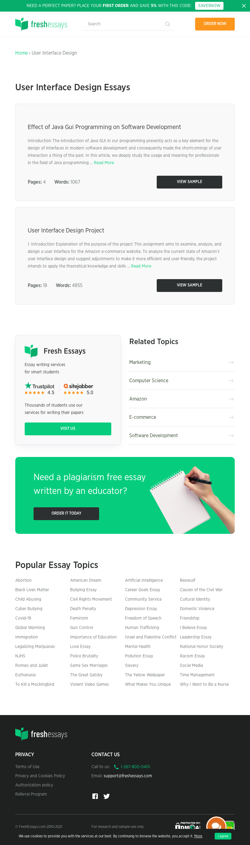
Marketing (140, 362)
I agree (223, 836)
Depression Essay (141, 609)
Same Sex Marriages (89, 665)
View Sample (189, 182)
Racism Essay (192, 656)
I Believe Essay (193, 628)
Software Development (153, 435)
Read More (104, 163)
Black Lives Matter (32, 590)
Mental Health (138, 647)
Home (21, 53)
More (198, 836)
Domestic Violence (197, 609)
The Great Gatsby (86, 675)
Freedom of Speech (143, 618)
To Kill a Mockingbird (34, 684)
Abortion (23, 580)
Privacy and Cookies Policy (40, 776)
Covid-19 (23, 618)
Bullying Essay (83, 590)
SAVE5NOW (209, 6)
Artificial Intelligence (144, 580)
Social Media (191, 665)
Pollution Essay (139, 656)
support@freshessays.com (128, 776)
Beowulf (187, 580)
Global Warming (30, 628)
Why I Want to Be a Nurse (204, 684)
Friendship (189, 618)
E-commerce (142, 417)
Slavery (131, 665)
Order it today (66, 514)
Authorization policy (34, 785)
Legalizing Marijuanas (35, 647)
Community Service (143, 599)
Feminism (79, 618)
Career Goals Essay (142, 590)
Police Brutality (84, 656)
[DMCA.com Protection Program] (188, 826)
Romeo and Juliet (31, 665)
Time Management (197, 675)
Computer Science (148, 380)
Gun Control (81, 628)
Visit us (67, 429)
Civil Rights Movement (91, 599)
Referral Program (31, 794)
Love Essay (80, 647)
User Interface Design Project (66, 231)
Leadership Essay (196, 637)
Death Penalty (83, 609)
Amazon (138, 399)
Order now (215, 24)
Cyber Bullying (28, 609)
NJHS (20, 656)
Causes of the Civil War (201, 590)
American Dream (85, 580)
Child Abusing (28, 599)
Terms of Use (27, 767)
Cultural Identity (195, 599)
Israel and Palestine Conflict (151, 637)
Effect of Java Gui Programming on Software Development (104, 127)
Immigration (26, 637)
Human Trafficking (142, 628)
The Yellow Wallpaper (145, 675)
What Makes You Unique (148, 684)
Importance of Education (93, 637)
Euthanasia (25, 675)
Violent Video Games (89, 684)
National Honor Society (201, 647)
